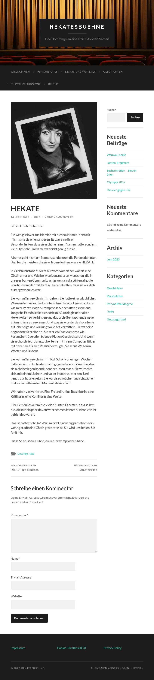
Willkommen (20, 71)
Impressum (18, 648)
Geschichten (113, 71)
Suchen (111, 109)
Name (15, 558)
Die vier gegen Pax (119, 190)
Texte (110, 311)
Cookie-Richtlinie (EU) (71, 648)
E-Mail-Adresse (22, 577)
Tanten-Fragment (118, 162)
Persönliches (47, 71)
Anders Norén (118, 668)
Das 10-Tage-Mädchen (24, 467)
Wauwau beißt (116, 154)
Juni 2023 (113, 259)
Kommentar (19, 515)
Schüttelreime (85, 467)
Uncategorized (25, 453)
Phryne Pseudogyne (26, 84)
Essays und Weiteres (80, 71)
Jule (37, 217)
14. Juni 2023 (20, 217)
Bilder (53, 84)
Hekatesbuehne (77, 27)
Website (16, 596)
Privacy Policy (112, 648)
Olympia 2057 (116, 182)
